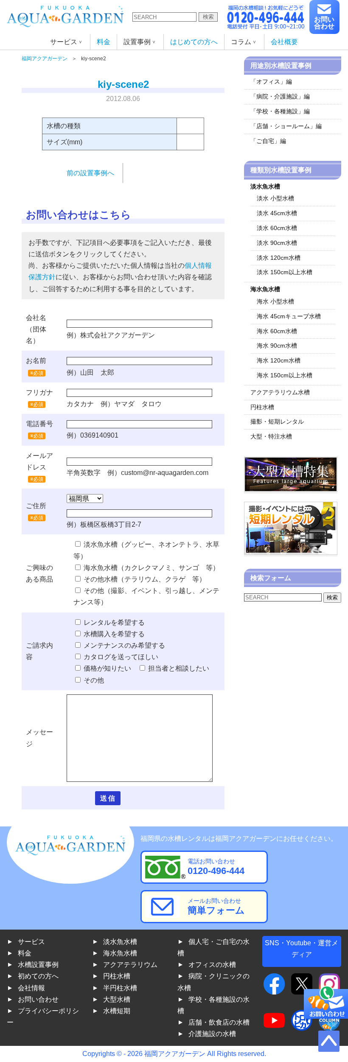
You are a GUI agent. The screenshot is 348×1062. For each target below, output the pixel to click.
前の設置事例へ (90, 173)
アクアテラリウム (130, 964)
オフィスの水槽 (212, 964)
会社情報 (31, 988)
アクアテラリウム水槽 (280, 392)
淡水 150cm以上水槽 (284, 272)
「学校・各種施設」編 (280, 111)
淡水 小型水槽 (275, 198)
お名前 (36, 360)
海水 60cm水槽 (277, 331)
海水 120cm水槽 (278, 360)
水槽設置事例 (38, 964)
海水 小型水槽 (275, 301)
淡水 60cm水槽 (277, 228)
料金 (103, 41)
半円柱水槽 (120, 988)
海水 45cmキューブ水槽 (289, 316)
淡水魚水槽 (120, 941)
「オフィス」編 (271, 81)
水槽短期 (116, 1010)
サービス (31, 941)
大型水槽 (116, 999)
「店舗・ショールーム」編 (286, 126)
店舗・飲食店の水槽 (219, 1022)
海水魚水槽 (120, 953)
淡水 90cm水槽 (277, 242)
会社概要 (284, 41)
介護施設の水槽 (212, 1033)
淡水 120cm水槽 (278, 257)
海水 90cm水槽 (277, 345)
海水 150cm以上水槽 (284, 375)
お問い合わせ (324, 23)
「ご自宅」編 (268, 141)
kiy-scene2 (123, 84)
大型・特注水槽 (271, 436)
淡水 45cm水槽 (277, 213)
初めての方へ (38, 976)
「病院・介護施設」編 (280, 96)
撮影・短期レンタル (277, 421)
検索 (208, 17)
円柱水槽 (262, 407)
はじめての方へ (194, 41)
